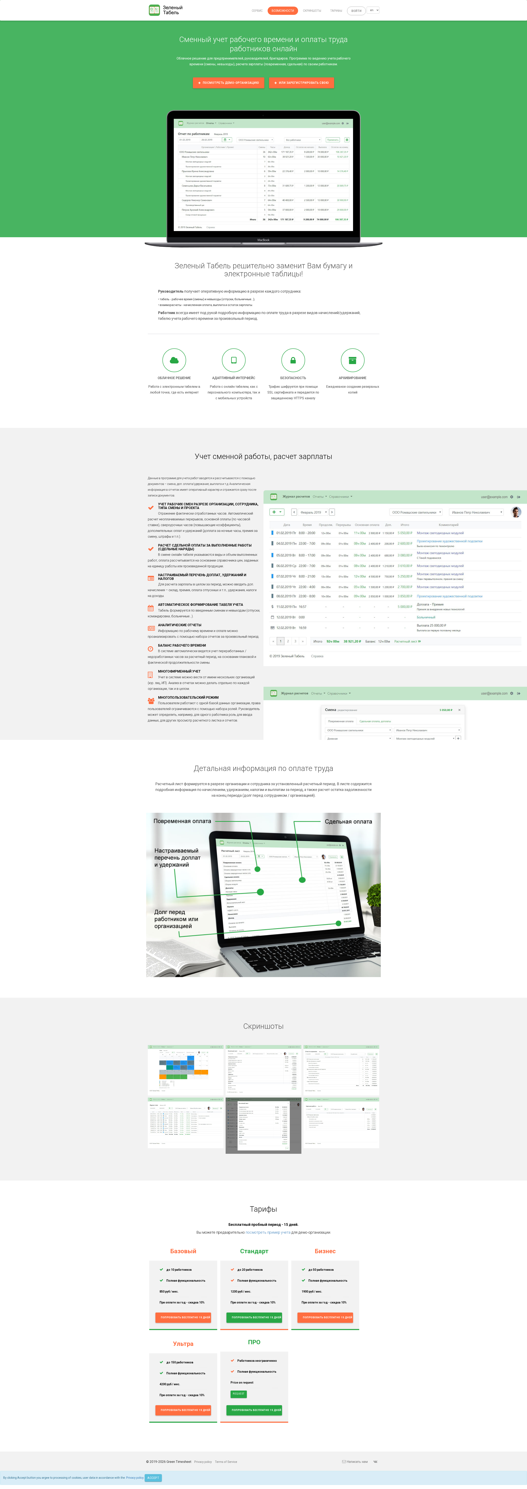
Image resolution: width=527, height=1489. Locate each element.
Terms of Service (226, 1461)
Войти (356, 11)
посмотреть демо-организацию (231, 82)
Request (239, 1393)
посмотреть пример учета (268, 1232)
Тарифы (336, 10)
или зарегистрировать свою (304, 82)
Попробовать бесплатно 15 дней (185, 1317)
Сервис (257, 10)
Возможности (283, 10)
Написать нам (357, 1462)
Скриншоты (312, 10)
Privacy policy (203, 1461)
